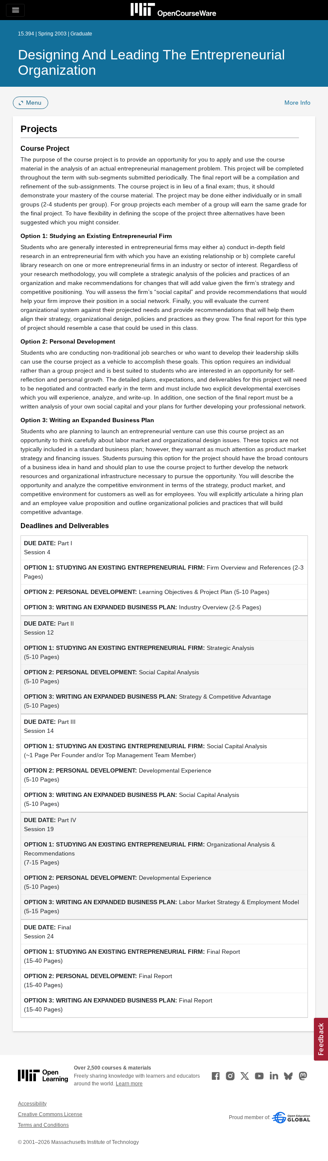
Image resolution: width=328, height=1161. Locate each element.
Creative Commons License (50, 1114)
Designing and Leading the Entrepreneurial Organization (151, 62)
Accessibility (32, 1104)
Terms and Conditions (43, 1125)
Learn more (129, 1084)
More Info (297, 102)
